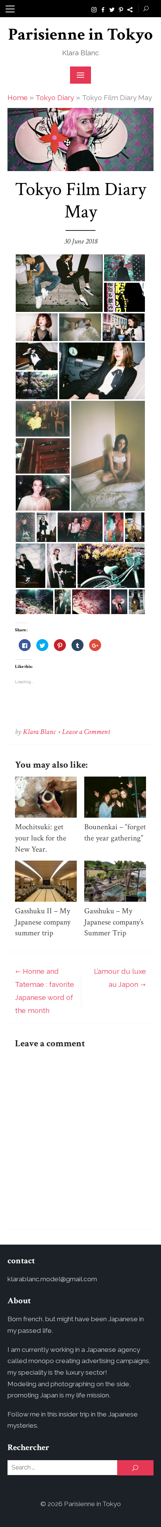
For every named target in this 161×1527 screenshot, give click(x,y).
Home (17, 97)
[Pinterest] (121, 9)
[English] (130, 9)
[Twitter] (112, 9)
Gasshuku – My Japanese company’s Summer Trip (113, 922)
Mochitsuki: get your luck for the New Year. (40, 838)
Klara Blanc (39, 732)
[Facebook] (103, 9)
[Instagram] (94, 9)
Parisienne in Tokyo (80, 35)
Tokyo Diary (55, 97)
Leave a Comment (86, 732)
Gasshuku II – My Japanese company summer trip (42, 922)
